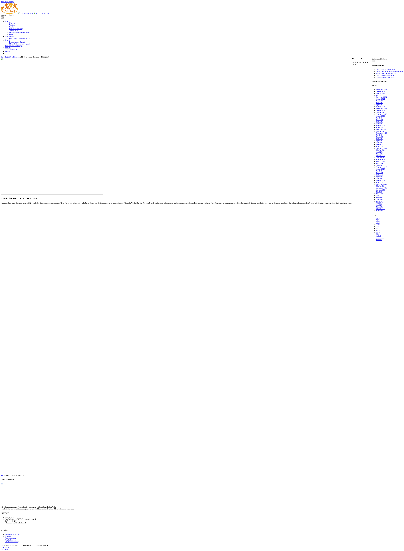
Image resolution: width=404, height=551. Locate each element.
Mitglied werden (10, 540)
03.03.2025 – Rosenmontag (385, 75)
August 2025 (380, 93)
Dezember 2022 (381, 129)
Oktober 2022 (380, 131)
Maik (2, 475)
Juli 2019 (379, 171)
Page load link (5, 547)
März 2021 (379, 154)
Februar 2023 (380, 125)
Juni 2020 (379, 163)
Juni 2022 (379, 137)
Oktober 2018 (380, 186)
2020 (377, 225)
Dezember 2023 (381, 108)
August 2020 (380, 161)
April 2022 (379, 141)
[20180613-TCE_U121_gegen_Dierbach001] (18, 417)
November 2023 (381, 110)
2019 (377, 223)
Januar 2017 (380, 211)
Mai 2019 (379, 175)
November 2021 (381, 148)
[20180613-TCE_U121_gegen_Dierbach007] (18, 257)
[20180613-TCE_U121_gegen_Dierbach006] (18, 284)
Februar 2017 (380, 209)
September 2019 (381, 167)
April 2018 (379, 197)
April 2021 (379, 152)
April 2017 (379, 205)
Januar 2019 (380, 182)
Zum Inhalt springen (7, 2)
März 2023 (379, 123)
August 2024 (380, 99)
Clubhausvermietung (12, 542)
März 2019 (379, 178)
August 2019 (380, 169)
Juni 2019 (379, 173)
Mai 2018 (379, 195)
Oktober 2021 (380, 150)
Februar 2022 (380, 144)
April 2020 (379, 165)
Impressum (8, 536)
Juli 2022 (379, 135)
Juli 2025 (379, 95)
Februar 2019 (380, 180)
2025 (377, 234)
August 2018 (380, 190)
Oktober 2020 (380, 158)
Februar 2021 (380, 156)
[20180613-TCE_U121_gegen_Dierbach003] (18, 364)
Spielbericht (380, 238)
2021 (377, 226)
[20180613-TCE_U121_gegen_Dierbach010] (18, 444)
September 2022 (381, 133)
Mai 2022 (379, 139)
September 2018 (381, 188)
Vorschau (379, 240)
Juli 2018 (379, 192)
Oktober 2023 (380, 112)
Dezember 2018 (381, 184)
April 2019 (379, 176)
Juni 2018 (379, 193)
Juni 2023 (379, 120)
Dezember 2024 (381, 97)
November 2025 (381, 91)
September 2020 (381, 159)
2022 (377, 228)
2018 (377, 221)
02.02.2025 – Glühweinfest (385, 77)
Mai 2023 (379, 122)
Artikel (378, 236)
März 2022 (379, 142)
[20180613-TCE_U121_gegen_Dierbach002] (18, 390)
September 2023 (381, 114)
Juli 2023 (379, 118)
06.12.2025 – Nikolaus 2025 (385, 70)
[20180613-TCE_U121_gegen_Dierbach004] (18, 337)
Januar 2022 (380, 146)
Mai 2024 (379, 103)
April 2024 (379, 105)
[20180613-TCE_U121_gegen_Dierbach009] (18, 471)
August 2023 (380, 116)
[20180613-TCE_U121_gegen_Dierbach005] (18, 310)
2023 (377, 230)
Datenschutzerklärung (12, 534)
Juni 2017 (379, 201)
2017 (377, 219)
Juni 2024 (379, 101)
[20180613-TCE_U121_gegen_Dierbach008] (18, 230)
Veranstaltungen (10, 538)
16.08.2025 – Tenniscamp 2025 (386, 73)
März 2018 (379, 199)
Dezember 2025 (381, 89)
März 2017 (379, 207)
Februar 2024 (380, 106)
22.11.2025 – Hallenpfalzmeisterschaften (389, 71)
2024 (377, 232)
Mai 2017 (379, 203)
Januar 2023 (380, 127)
